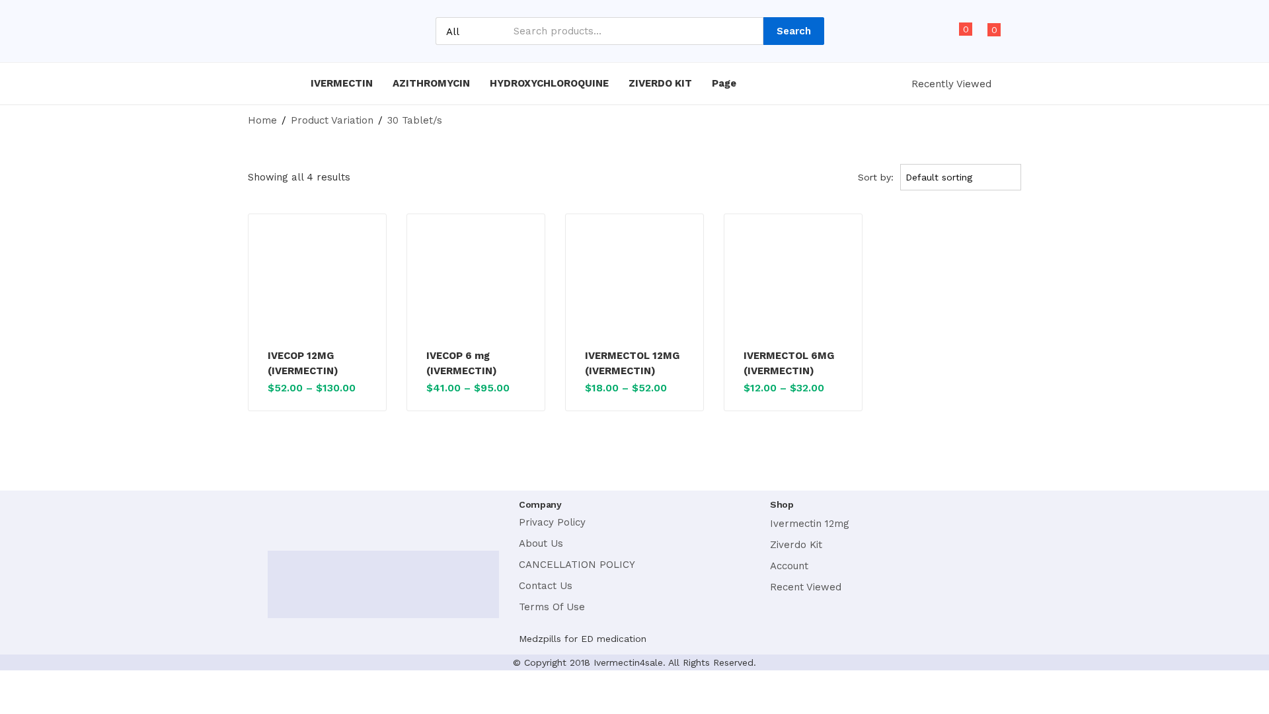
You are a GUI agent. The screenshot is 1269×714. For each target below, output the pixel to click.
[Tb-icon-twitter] (313, 517)
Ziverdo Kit (796, 545)
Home (262, 120)
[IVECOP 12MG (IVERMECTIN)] (317, 283)
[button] (987, 37)
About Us (541, 543)
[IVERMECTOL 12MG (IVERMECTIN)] (634, 283)
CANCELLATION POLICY (577, 565)
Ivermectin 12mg (809, 524)
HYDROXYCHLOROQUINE (549, 83)
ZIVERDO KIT (660, 83)
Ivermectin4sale (628, 662)
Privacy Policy (552, 522)
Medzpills (540, 638)
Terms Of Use (552, 607)
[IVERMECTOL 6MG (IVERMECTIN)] (793, 283)
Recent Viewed (805, 587)
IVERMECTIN (342, 83)
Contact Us (545, 586)
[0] (954, 37)
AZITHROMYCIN (431, 83)
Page (725, 83)
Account (789, 566)
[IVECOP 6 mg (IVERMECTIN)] (475, 283)
